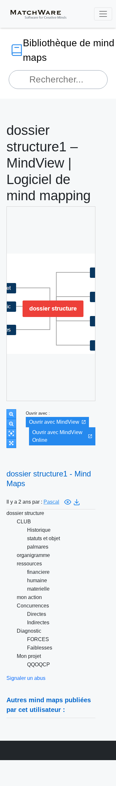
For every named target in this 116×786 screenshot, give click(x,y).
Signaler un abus (25, 678)
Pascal (51, 502)
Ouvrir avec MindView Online (57, 436)
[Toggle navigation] (103, 13)
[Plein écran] (11, 443)
